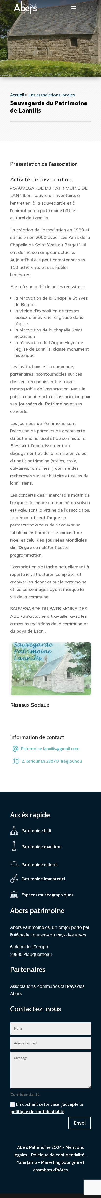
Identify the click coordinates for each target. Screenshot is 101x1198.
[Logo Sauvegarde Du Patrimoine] (50, 693)
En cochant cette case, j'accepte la (46, 1108)
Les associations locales (52, 95)
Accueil (17, 95)
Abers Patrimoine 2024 (39, 1147)
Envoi (80, 1123)
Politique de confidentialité (57, 1155)
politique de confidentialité (37, 1111)
